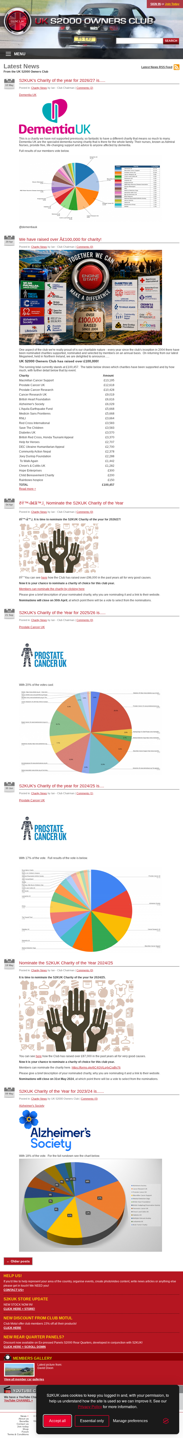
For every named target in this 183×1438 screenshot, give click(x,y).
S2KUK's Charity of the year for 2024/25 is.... (61, 786)
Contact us (23, 1424)
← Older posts (18, 1261)
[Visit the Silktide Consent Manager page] (166, 1421)
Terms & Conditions (18, 1434)
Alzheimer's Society (31, 1105)
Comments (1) (84, 793)
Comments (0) (84, 246)
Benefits (24, 1421)
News (23, 1416)
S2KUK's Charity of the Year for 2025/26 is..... (62, 612)
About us (24, 1418)
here (44, 577)
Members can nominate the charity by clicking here (52, 589)
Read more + (27, 488)
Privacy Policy (90, 1406)
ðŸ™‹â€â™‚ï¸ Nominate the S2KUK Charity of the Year (71, 503)
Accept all (57, 1421)
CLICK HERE (12, 1328)
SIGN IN (155, 4)
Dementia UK (27, 95)
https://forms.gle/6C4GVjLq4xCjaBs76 (96, 1067)
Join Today (172, 4)
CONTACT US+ (14, 1290)
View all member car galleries (24, 1379)
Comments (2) (84, 87)
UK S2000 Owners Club (87, 21)
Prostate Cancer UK (32, 627)
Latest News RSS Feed (156, 67)
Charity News (39, 87)
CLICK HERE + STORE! (19, 1309)
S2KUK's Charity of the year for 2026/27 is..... (62, 80)
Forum (25, 1431)
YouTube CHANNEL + (18, 1400)
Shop (26, 1429)
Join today (23, 1426)
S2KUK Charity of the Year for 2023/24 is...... (61, 1091)
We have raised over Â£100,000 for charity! (60, 239)
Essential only (92, 1421)
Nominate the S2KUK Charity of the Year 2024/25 (66, 963)
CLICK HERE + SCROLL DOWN (25, 1347)
